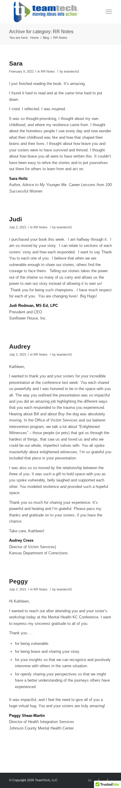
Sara (16, 63)
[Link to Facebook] (98, 780)
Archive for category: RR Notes (41, 31)
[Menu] (109, 12)
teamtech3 (71, 71)
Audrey (20, 346)
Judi (15, 219)
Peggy (18, 581)
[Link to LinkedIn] (89, 780)
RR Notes (48, 71)
